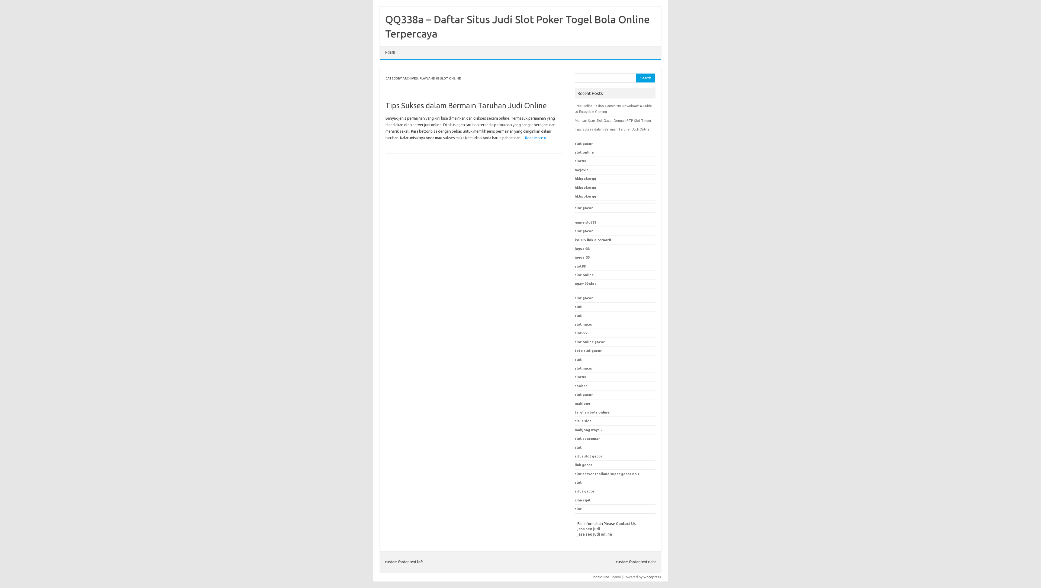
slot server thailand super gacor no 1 (607, 474)
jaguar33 (582, 248)
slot (578, 307)
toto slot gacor (588, 350)
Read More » (535, 138)
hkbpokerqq (585, 178)
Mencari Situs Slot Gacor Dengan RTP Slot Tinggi (613, 120)
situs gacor (585, 491)
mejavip (582, 170)
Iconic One (601, 577)
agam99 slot (585, 283)
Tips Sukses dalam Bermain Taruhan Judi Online (466, 105)
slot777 (581, 333)
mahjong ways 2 (588, 430)
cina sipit (583, 500)
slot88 (580, 161)
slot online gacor (590, 342)
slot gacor (584, 143)
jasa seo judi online (594, 534)
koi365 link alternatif (593, 240)
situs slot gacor (588, 456)
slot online (584, 152)
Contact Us (626, 524)
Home (390, 52)
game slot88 (585, 222)
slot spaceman (587, 438)
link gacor (583, 465)
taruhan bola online (592, 412)
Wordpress (652, 577)
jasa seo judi (588, 529)
